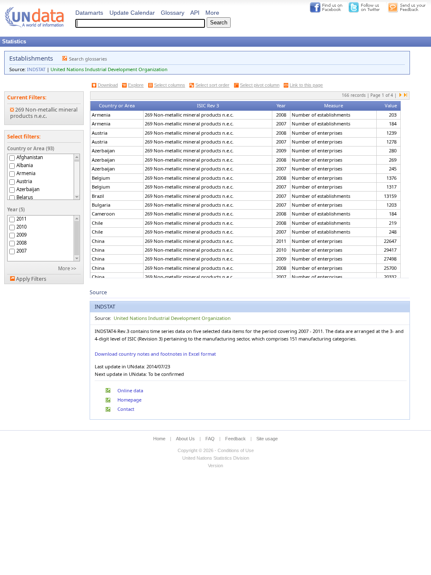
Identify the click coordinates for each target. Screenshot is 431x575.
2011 (21, 219)
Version (215, 465)
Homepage (129, 400)
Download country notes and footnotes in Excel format (155, 354)
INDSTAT (36, 69)
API (195, 12)
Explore (136, 85)
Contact (125, 409)
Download (108, 85)
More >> (67, 268)
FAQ (210, 438)
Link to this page (306, 85)
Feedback (235, 438)
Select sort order (212, 85)
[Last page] (405, 95)
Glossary (172, 12)
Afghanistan (29, 157)
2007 (21, 251)
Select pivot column (259, 85)
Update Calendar (132, 12)
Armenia (25, 173)
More (212, 12)
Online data (130, 390)
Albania (24, 165)
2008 (21, 243)
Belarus (24, 197)
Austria (24, 181)
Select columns (169, 85)
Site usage (267, 438)
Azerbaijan (28, 189)
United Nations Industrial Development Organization (109, 69)
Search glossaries (88, 59)
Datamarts (89, 12)
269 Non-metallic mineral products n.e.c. (43, 112)
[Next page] (400, 95)
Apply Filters (31, 278)
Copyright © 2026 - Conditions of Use (216, 450)
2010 (21, 227)
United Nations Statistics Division (215, 458)
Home (159, 438)
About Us (185, 438)
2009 (21, 235)
